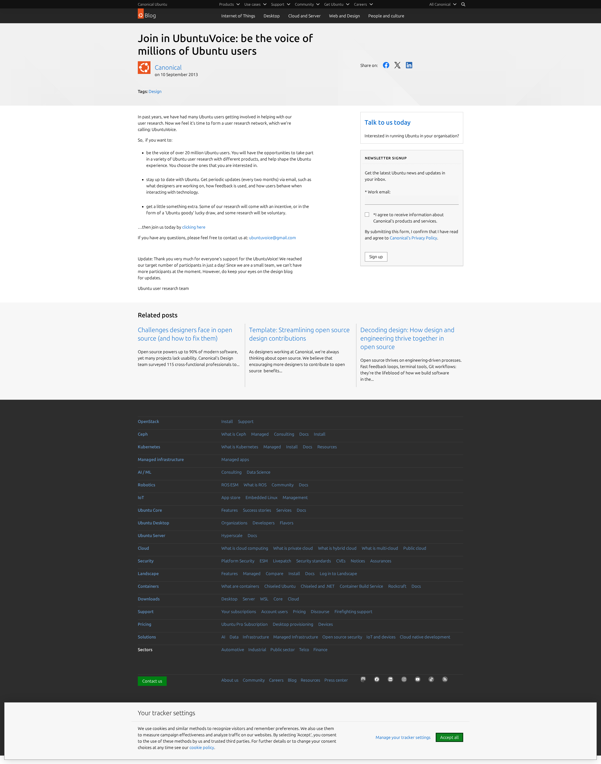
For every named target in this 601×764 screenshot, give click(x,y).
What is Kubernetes (239, 446)
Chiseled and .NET (318, 586)
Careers (276, 680)
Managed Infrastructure (295, 636)
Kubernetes (149, 446)
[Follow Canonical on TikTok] (432, 680)
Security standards (313, 560)
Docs (304, 434)
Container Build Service (361, 586)
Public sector (282, 649)
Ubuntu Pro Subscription (244, 624)
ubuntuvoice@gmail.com (272, 237)
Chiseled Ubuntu (280, 586)
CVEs (341, 560)
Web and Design (344, 15)
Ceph (143, 434)
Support (246, 421)
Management (295, 497)
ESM (264, 560)
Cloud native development (425, 636)
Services (284, 510)
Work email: (379, 191)
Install (227, 421)
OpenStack (148, 421)
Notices (358, 560)
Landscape (148, 573)
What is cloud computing (244, 548)
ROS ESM (230, 484)
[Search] (463, 4)
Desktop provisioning (293, 624)
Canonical (168, 67)
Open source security (342, 636)
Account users (274, 611)
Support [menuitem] (277, 4)
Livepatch (282, 560)
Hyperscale (232, 535)
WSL (264, 598)
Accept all (449, 737)
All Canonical (440, 4)
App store (230, 497)
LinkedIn (409, 65)
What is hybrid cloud (337, 548)
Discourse (320, 611)
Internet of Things (238, 15)
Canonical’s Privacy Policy (413, 237)
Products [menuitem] (226, 4)
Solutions (147, 636)
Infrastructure (256, 636)
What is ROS (255, 484)
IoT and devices (381, 636)
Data (234, 636)
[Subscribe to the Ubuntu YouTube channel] (419, 680)
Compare (274, 573)
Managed (260, 434)
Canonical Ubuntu (152, 4)
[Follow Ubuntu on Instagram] (405, 680)
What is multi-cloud (380, 548)
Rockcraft (397, 586)
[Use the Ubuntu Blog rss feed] (446, 680)
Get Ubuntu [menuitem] (333, 4)
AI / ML (144, 472)
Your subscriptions (238, 611)
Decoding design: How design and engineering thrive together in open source (407, 338)
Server (249, 598)
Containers (148, 586)
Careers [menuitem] (360, 4)
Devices (325, 624)
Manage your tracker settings (403, 737)
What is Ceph (233, 434)
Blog (292, 680)
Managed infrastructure (161, 459)
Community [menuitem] (304, 4)
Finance (320, 649)
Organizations (234, 522)
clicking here (193, 227)
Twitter (397, 65)
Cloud (143, 548)
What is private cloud (293, 548)
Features (229, 510)
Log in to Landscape (338, 573)
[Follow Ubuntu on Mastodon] (364, 680)
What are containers (240, 586)
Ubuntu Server (151, 535)
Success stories (257, 510)
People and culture (386, 15)
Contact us (152, 681)
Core (278, 598)
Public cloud (414, 548)
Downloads (149, 598)
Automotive (232, 649)
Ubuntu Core (150, 510)
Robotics (146, 484)
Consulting (284, 434)
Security (146, 560)
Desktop (272, 15)
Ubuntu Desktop (153, 522)
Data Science (258, 472)
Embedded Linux (261, 497)
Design (155, 91)
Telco (304, 649)
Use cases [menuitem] (252, 4)
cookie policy (201, 747)
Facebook (386, 65)
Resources (327, 446)
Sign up (376, 256)
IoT (141, 497)
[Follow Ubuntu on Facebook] (378, 680)
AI (223, 636)
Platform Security (237, 560)
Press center (336, 680)
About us (230, 680)
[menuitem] (443, 4)
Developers (264, 522)
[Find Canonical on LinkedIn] (392, 680)
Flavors (286, 522)
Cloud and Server (304, 15)
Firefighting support (353, 611)
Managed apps (235, 459)
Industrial (257, 649)
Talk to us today (388, 122)
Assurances (380, 560)
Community (283, 484)
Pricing (299, 611)
